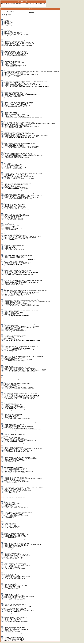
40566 (2, 25)
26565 (2, 22)
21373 (2, 331)
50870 (2, 182)
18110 (2, 197)
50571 (2, 220)
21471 (2, 218)
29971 (2, 244)
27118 (2, 90)
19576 (2, 517)
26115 (2, 489)
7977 (2, 587)
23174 (2, 383)
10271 (2, 208)
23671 (2, 228)
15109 (2, 135)
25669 (2, 117)
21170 (2, 152)
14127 (2, 603)
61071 (2, 245)
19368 (2, 50)
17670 (2, 174)
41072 (2, 304)
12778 (2, 637)
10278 (2, 612)
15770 (2, 178)
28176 (2, 501)
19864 (2, 20)
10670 (2, 173)
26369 (2, 104)
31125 (2, 493)
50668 (2, 62)
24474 (2, 396)
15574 (2, 399)
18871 (2, 237)
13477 (2, 565)
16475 (2, 451)
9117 (2, 597)
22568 (2, 60)
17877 (2, 584)
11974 (2, 418)
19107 (2, 594)
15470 (2, 164)
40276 (2, 502)
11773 (2, 349)
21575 (2, 459)
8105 (2, 481)
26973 (2, 361)
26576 (2, 518)
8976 (2, 534)
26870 (2, 185)
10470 (2, 162)
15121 (2, 255)
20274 (2, 387)
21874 (2, 415)
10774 (2, 408)
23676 (2, 523)
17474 (2, 395)
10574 (2, 397)
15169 (2, 94)
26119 (2, 142)
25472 (2, 278)
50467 (2, 30)
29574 (2, 402)
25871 (2, 238)
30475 (2, 455)
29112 (2, 313)
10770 (2, 176)
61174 (2, 427)
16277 (2, 558)
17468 (2, 54)
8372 (2, 270)
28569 (2, 114)
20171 (2, 204)
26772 (2, 293)
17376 (2, 507)
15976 (2, 535)
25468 (2, 55)
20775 (2, 466)
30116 (2, 29)
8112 (2, 310)
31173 (2, 325)
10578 (2, 627)
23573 (2, 341)
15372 (2, 271)
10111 (2, 250)
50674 (2, 403)
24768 (2, 70)
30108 (2, 85)
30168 (2, 40)
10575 (2, 457)
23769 (2, 122)
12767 (2, 34)
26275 (2, 445)
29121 (2, 257)
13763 (2, 14)
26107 (2, 595)
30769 (2, 123)
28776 (2, 527)
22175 (2, 440)
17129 (2, 145)
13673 (2, 345)
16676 (2, 522)
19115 (2, 488)
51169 (2, 138)
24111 (2, 253)
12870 (2, 183)
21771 (2, 233)
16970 (2, 188)
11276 (2, 547)
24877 (2, 585)
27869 (2, 127)
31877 (2, 586)
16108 (2, 83)
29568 (2, 61)
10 (1, 606)
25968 (2, 80)
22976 (2, 536)
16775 (2, 468)
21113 (2, 370)
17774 (2, 409)
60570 (2, 167)
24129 (2, 146)
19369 (2, 103)
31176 (2, 543)
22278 (2, 615)
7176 (2, 497)
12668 (2, 63)
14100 (2, 192)
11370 (2, 158)
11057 (2, 569)
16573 (2, 340)
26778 (2, 639)
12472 (2, 275)
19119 (2, 141)
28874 (2, 416)
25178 (2, 611)
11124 (2, 433)
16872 (2, 296)
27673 (2, 347)
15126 (2, 548)
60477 (2, 564)
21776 (2, 526)
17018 (2, 42)
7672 (2, 285)
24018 (2, 43)
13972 (2, 301)
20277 (2, 556)
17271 (2, 209)
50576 (2, 515)
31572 (2, 284)
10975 (2, 477)
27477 (2, 567)
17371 (2, 213)
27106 (2, 542)
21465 (2, 21)
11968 (2, 77)
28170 (2, 153)
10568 (2, 56)
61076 (2, 538)
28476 (2, 514)
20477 (2, 566)
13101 (2, 246)
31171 (2, 249)
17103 (2, 365)
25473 (2, 337)
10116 (2, 544)
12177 (2, 553)
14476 (2, 512)
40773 (2, 348)
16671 (2, 227)
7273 (2, 326)
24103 (2, 366)
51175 (2, 486)
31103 (2, 367)
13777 (2, 578)
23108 (2, 84)
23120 (2, 199)
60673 (2, 344)
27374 (2, 392)
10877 (2, 583)
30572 (2, 280)
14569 (2, 112)
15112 (2, 311)
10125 (2, 491)
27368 (2, 51)
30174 (2, 384)
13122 (2, 315)
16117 (2, 598)
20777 (2, 579)
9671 (2, 226)
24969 (2, 132)
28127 (2, 605)
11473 (2, 335)
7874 (2, 413)
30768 (2, 66)
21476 (2, 513)
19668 (2, 64)
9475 (2, 450)
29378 (2, 620)
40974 (2, 417)
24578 (2, 629)
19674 (2, 405)
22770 (2, 179)
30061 (2, 229)
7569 (2, 111)
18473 (2, 336)
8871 (2, 240)
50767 (2, 33)
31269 (2, 143)
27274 (2, 388)
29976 (2, 537)
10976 (2, 533)
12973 (2, 359)
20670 (2, 172)
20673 (2, 346)
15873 (2, 355)
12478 (2, 622)
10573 (2, 338)
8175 (2, 438)
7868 (2, 72)
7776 (2, 524)
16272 (2, 268)
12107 (2, 593)
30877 (2, 582)
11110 (2, 196)
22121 (2, 256)
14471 (2, 217)
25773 (2, 351)
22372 (2, 272)
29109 (2, 137)
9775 (2, 467)
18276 (2, 504)
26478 (2, 625)
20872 (2, 294)
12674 (2, 404)
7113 (2, 368)
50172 (2, 261)
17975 (2, 478)
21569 (2, 113)
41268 (2, 91)
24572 (2, 283)
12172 (2, 262)
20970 (2, 186)
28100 (2, 194)
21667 (2, 31)
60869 (2, 124)
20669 (2, 115)
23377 (2, 562)
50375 (2, 446)
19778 (2, 638)
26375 (2, 448)
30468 (2, 52)
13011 (2, 203)
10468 (2, 53)
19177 (2, 554)
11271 (2, 254)
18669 (2, 116)
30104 (2, 426)
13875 (2, 472)
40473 (2, 334)
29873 (2, 357)
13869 (2, 125)
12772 (2, 291)
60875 (2, 471)
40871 (2, 235)
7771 (2, 230)
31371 (2, 215)
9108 (2, 82)
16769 (2, 121)
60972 (2, 300)
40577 (2, 568)
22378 (2, 619)
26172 (2, 264)
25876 (2, 532)
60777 (2, 577)
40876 (2, 528)
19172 (2, 263)
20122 (2, 316)
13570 (2, 168)
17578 (2, 628)
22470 (2, 165)
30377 (2, 563)
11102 (2, 305)
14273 (2, 327)
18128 (2, 93)
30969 (2, 128)
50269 (2, 97)
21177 (2, 596)
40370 (2, 157)
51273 (2, 372)
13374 (2, 389)
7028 (2, 45)
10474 (2, 394)
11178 (2, 609)
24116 (2, 546)
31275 (2, 490)
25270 (2, 156)
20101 (2, 247)
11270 (2, 155)
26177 (2, 555)
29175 (2, 441)
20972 (2, 302)
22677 (2, 576)
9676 (2, 521)
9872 (2, 295)
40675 (2, 461)
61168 (2, 86)
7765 (2, 23)
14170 (2, 151)
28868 (2, 75)
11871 (2, 236)
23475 (2, 452)
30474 (2, 393)
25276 (2, 505)
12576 (2, 516)
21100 (2, 193)
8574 (2, 398)
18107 (2, 36)
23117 (2, 599)
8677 (2, 574)
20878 (2, 640)
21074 (2, 422)
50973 (2, 358)
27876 (2, 531)
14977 (2, 588)
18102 (2, 306)
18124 (2, 434)
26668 (2, 65)
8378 (2, 617)
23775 (2, 469)
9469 (2, 106)
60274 (2, 385)
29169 (2, 96)
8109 (2, 134)
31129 (2, 147)
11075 (2, 480)
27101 (2, 248)
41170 (2, 195)
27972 (2, 303)
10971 (2, 239)
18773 (2, 350)
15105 (2, 482)
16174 (2, 382)
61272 (2, 314)
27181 (2, 206)
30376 (2, 506)
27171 (2, 205)
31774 (2, 412)
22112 (2, 312)
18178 (2, 610)
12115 (2, 487)
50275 (2, 442)
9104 (2, 423)
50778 (2, 636)
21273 (2, 328)
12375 (2, 447)
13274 (2, 386)
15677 (2, 575)
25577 (2, 572)
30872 (2, 299)
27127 (2, 39)
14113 (2, 369)
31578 (2, 630)
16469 (2, 107)
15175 (2, 439)
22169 (2, 95)
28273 (2, 329)
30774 (2, 407)
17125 (2, 492)
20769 (2, 118)
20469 (2, 105)
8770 (2, 177)
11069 (2, 133)
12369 (2, 102)
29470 (2, 166)
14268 (2, 46)
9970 (2, 187)
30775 (2, 470)
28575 (2, 460)
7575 (2, 456)
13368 (2, 49)
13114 (2, 428)
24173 (2, 324)
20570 (2, 169)
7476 (2, 511)
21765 (2, 24)
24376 (2, 508)
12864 (2, 19)
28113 (2, 371)
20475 (2, 449)
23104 (2, 425)
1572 (2, 279)
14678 (2, 632)
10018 (2, 41)
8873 (2, 354)
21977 (2, 589)
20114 (2, 429)
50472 (2, 274)
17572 (2, 282)
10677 (2, 573)
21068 (2, 81)
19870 (2, 184)
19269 (2, 100)
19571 (2, 223)
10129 (2, 144)
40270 (2, 154)
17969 (2, 131)
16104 (2, 424)
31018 (2, 44)
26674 (2, 406)
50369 (2, 101)
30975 (2, 476)
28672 (2, 289)
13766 (2, 26)
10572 (2, 281)
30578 (2, 626)
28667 (2, 32)
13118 (2, 87)
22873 (2, 356)
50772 (2, 290)
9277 (2, 557)
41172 (2, 309)
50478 (2, 621)
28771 (2, 234)
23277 (2, 559)
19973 (2, 360)
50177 (2, 552)
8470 (2, 163)
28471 (2, 219)
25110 (2, 198)
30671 (2, 225)
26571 (2, 224)
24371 (2, 214)
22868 (2, 74)
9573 (2, 339)
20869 (2, 126)
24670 (2, 175)
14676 (2, 525)
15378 (2, 618)
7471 (2, 216)
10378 (2, 616)
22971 (2, 243)
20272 (2, 265)
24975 (2, 479)
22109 (2, 136)
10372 (2, 269)
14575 (2, 458)
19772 (2, 292)
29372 (2, 273)
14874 (2, 414)
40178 (2, 608)
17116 (2, 545)
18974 (2, 419)
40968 (2, 76)
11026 (2, 503)
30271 (2, 207)
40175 (2, 437)
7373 (2, 330)
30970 (2, 189)
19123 (2, 375)
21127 (2, 604)
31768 (2, 71)
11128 (2, 92)
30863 (2, 15)
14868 (2, 73)
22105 (2, 483)
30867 (2, 35)
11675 (2, 462)
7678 (2, 631)
